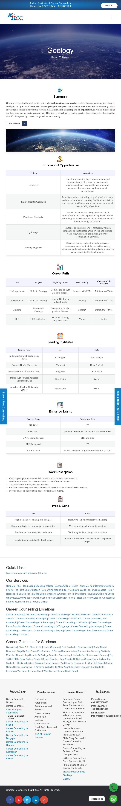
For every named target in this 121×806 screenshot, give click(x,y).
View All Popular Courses (43, 735)
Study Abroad (85, 647)
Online (75, 585)
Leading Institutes (60, 342)
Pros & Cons (60, 505)
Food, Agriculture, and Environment (46, 728)
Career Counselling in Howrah (17, 743)
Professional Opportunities (60, 165)
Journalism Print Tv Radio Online (31, 601)
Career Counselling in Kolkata (17, 757)
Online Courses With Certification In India (54, 597)
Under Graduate (51, 647)
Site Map (67, 775)
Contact (43, 572)
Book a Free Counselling (3, 406)
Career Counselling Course (15, 700)
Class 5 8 (23, 647)
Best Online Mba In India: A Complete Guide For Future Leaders (74, 589)
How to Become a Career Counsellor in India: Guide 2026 (73, 731)
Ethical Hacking (42, 713)
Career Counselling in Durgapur (17, 736)
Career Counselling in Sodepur (31, 618)
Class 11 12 (36, 647)
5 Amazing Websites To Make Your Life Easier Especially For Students (69, 666)
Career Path (60, 273)
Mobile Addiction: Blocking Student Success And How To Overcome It (51, 663)
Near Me (10, 585)
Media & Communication (42, 722)
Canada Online (62, 585)
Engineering (40, 699)
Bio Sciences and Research (43, 708)
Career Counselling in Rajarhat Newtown (69, 614)
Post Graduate (69, 647)
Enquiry (109, 5)
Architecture (40, 716)
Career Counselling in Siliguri (48, 630)
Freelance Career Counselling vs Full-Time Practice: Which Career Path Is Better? (74, 703)
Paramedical (41, 702)
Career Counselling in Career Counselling (27, 614)
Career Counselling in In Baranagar (36, 622)
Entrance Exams (60, 411)
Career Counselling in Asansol (17, 730)
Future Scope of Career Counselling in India (74, 766)
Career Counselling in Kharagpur (17, 750)
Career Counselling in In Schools (65, 618)
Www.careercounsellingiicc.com (21, 572)
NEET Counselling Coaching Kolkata (35, 585)
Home (54, 56)
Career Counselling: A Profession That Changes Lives (74, 751)
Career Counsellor (15, 705)
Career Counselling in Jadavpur (87, 626)
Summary (61, 96)
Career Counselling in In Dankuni (72, 622)
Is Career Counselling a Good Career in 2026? (74, 759)
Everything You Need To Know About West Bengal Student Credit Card (41, 671)
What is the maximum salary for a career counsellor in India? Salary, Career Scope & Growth (74, 718)
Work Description (60, 472)
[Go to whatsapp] (113, 799)
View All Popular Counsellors (14, 711)
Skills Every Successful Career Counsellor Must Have (74, 741)
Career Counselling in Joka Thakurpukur (84, 630)
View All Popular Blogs (74, 771)
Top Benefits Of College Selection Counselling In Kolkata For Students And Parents (66, 655)
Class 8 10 (11, 647)
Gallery (66, 778)
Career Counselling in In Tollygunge (51, 626)
